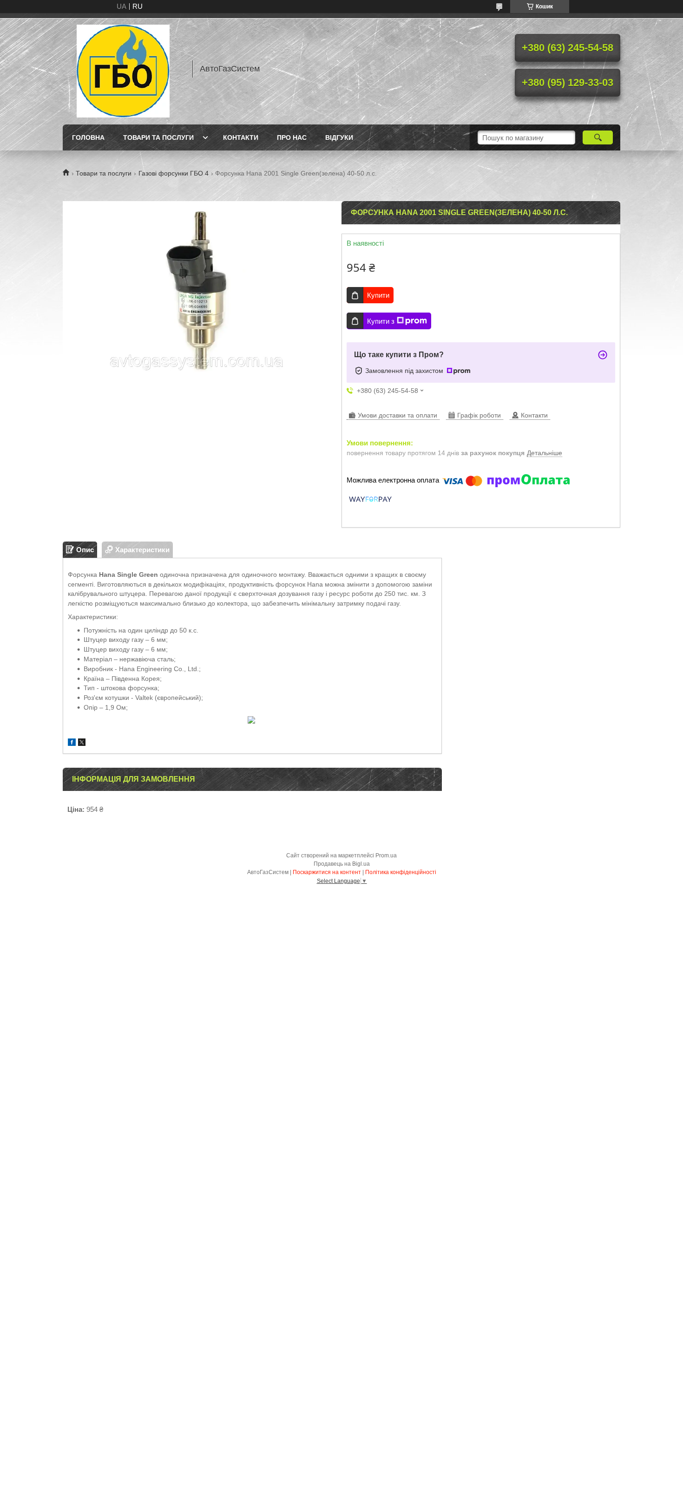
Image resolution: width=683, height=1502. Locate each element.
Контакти (240, 137)
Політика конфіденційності (400, 872)
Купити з (380, 321)
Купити (378, 295)
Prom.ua (386, 855)
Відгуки (339, 137)
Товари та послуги (158, 137)
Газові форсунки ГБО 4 (173, 173)
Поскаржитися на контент (327, 872)
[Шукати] (598, 137)
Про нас (292, 137)
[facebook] (72, 743)
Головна (88, 137)
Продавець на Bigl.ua (342, 864)
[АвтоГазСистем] (123, 69)
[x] (81, 743)
